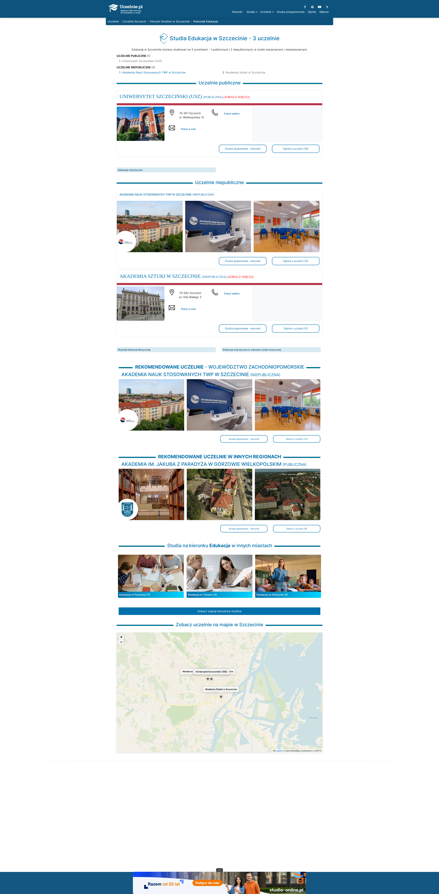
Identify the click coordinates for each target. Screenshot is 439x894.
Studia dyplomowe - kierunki (242, 148)
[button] (207, 678)
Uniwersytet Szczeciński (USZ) (142, 61)
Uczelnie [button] (265, 12)
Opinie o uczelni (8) (296, 528)
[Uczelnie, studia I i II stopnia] (125, 9)
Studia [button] (251, 12)
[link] (219, 496)
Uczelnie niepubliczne (136, 67)
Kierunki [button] (237, 12)
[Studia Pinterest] (312, 6)
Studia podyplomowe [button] (291, 12)
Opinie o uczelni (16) (296, 148)
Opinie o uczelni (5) (296, 328)
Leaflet (278, 750)
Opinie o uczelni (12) (295, 261)
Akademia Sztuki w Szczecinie (245, 72)
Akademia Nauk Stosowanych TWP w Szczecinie (154, 72)
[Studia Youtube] (319, 6)
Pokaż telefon (232, 113)
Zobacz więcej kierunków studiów (219, 611)
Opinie (312, 12)
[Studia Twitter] (327, 6)
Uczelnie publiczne (133, 56)
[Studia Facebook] (305, 6)
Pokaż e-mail (188, 129)
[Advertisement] (219, 820)
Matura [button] (324, 12)
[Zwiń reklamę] (219, 870)
